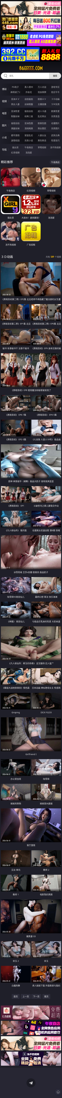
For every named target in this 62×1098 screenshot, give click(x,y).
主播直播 (42, 104)
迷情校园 (15, 140)
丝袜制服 (29, 104)
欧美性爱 (55, 111)
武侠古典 (55, 135)
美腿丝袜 (15, 128)
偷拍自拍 (29, 111)
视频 (4, 101)
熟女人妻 (15, 104)
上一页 (26, 996)
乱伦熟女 (42, 116)
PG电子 (15, 87)
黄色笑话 (42, 140)
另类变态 (55, 116)
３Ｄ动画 (55, 99)
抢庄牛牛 (55, 92)
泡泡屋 (29, 152)
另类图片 (55, 128)
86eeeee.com (31, 68)
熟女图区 (42, 128)
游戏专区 (55, 87)
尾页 (46, 996)
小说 (4, 137)
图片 (4, 125)
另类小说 (29, 140)
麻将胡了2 (15, 92)
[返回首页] (58, 1092)
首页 (16, 996)
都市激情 (15, 135)
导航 (4, 149)
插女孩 (15, 147)
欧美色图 (42, 123)
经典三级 (29, 116)
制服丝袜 (15, 116)
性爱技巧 (55, 140)
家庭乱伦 (29, 135)
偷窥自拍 (15, 123)
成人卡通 (42, 111)
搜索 (55, 75)
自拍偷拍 (29, 99)
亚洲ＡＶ (15, 99)
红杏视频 (15, 152)
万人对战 (42, 87)
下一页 (36, 996)
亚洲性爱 (15, 111)
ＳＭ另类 (55, 104)
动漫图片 (55, 123)
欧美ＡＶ (42, 99)
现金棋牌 (42, 92)
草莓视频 (42, 147)
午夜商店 (29, 147)
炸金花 (29, 92)
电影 (4, 113)
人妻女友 (42, 135)
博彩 (4, 89)
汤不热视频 (55, 147)
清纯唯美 (29, 128)
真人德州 (29, 87)
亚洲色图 (29, 123)
